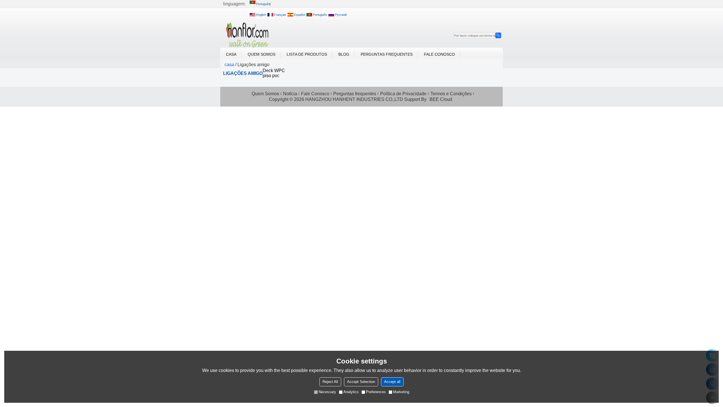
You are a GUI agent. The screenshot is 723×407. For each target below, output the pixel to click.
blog (343, 54)
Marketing (401, 392)
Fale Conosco (439, 54)
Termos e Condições (451, 93)
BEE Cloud (441, 99)
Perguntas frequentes (387, 54)
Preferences (376, 392)
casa (231, 54)
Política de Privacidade (403, 93)
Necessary (327, 392)
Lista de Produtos (307, 54)
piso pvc (271, 75)
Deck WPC (274, 70)
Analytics (351, 392)
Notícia (290, 93)
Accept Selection (361, 382)
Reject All (330, 382)
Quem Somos (261, 54)
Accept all (392, 382)
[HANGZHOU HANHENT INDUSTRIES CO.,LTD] (247, 35)
